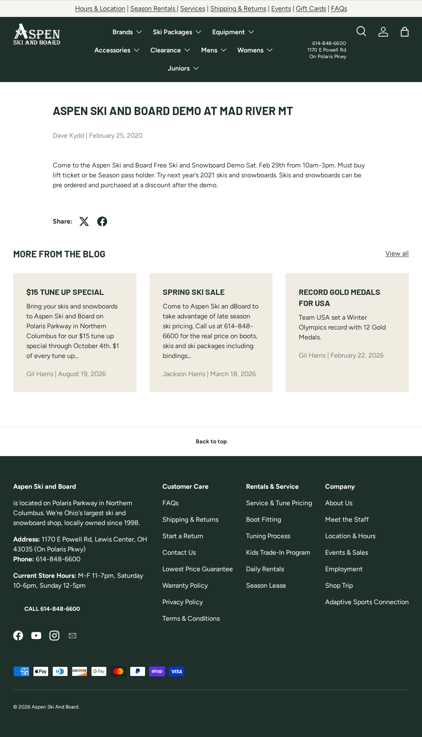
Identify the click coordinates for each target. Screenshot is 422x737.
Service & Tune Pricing (279, 503)
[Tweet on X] (84, 221)
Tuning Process (268, 536)
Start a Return (182, 536)
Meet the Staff (347, 519)
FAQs (339, 8)
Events (281, 8)
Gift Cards (311, 8)
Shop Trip (339, 585)
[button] (404, 32)
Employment (344, 569)
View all (397, 253)
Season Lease (266, 585)
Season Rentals (153, 8)
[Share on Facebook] (102, 221)
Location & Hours (350, 536)
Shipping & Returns (238, 8)
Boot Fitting (263, 519)
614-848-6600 (329, 43)
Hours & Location (100, 8)
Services (192, 8)
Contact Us (179, 552)
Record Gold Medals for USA (339, 297)
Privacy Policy (182, 602)
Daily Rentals (265, 569)
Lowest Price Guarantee (197, 569)
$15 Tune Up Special (65, 292)
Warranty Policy (185, 585)
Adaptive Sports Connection (367, 602)
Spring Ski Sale (194, 292)
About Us (338, 503)
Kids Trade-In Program (278, 552)
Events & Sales (346, 552)
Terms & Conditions (191, 618)
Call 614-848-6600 (52, 608)
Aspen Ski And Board (55, 707)
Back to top (211, 441)
